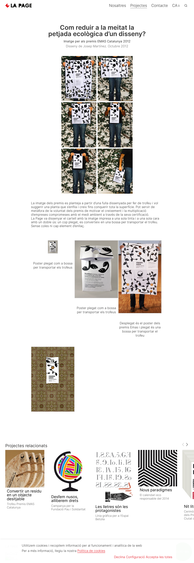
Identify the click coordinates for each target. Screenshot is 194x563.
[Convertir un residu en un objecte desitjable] (24, 468)
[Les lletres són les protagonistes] (113, 476)
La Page (18, 5)
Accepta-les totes (159, 557)
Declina (119, 557)
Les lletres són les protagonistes (111, 508)
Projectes (138, 5)
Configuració (135, 557)
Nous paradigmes (156, 490)
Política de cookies (91, 551)
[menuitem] (176, 5)
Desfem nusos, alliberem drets (64, 498)
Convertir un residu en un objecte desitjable (24, 495)
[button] (187, 444)
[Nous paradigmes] (157, 468)
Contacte (159, 5)
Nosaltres (117, 5)
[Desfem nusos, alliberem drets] (69, 471)
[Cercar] (186, 5)
